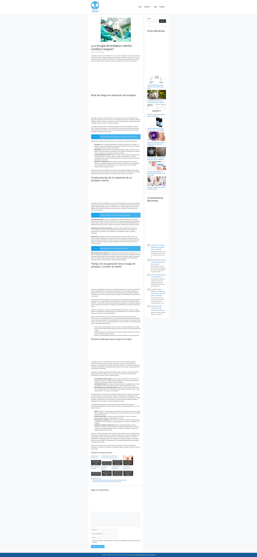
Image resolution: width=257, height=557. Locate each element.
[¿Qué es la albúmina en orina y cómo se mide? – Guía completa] (156, 123)
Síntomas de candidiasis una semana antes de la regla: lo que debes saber (156, 173)
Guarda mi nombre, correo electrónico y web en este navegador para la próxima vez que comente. (116, 541)
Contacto (162, 6)
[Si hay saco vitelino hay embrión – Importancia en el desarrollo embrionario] (156, 136)
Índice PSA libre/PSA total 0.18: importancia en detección (158, 308)
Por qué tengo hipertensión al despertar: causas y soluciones (158, 247)
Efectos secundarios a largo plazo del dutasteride (158, 262)
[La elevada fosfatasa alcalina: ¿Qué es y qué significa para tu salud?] (156, 79)
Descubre (147, 6)
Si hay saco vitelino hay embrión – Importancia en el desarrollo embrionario (156, 143)
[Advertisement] (116, 78)
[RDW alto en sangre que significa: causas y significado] (156, 109)
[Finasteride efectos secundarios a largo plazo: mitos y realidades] (156, 152)
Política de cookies (150, 554)
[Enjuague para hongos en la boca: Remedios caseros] (156, 181)
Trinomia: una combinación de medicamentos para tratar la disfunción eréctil (110, 480)
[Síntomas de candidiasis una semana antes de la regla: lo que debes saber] (156, 166)
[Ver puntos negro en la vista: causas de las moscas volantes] (156, 95)
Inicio (140, 6)
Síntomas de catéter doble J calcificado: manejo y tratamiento (158, 293)
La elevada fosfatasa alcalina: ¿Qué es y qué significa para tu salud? (155, 86)
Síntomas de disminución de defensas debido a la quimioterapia (107, 481)
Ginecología (95, 478)
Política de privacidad (140, 554)
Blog (155, 6)
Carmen (153, 245)
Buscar (149, 18)
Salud (99, 478)
